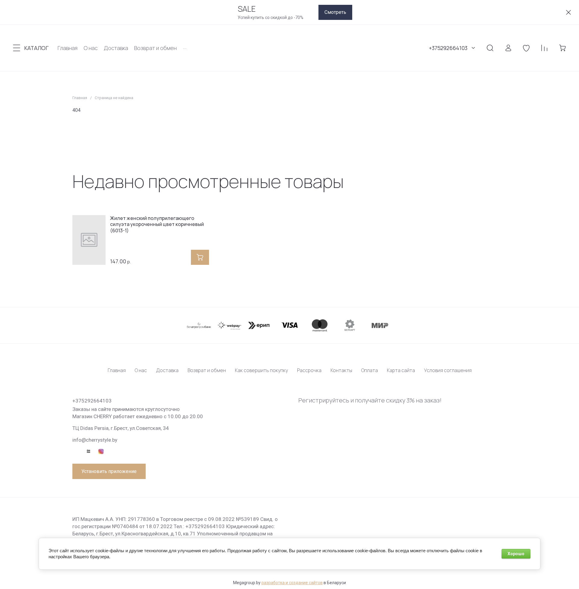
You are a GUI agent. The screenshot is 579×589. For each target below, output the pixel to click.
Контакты (341, 370)
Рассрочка (309, 370)
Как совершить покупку (261, 370)
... (184, 46)
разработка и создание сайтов (292, 582)
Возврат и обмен (207, 370)
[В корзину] (200, 257)
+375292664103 (448, 48)
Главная (79, 98)
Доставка (167, 370)
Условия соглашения (448, 370)
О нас (141, 370)
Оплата (369, 370)
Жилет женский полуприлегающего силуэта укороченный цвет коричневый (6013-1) (157, 224)
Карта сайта (401, 370)
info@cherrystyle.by (94, 440)
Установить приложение (109, 471)
